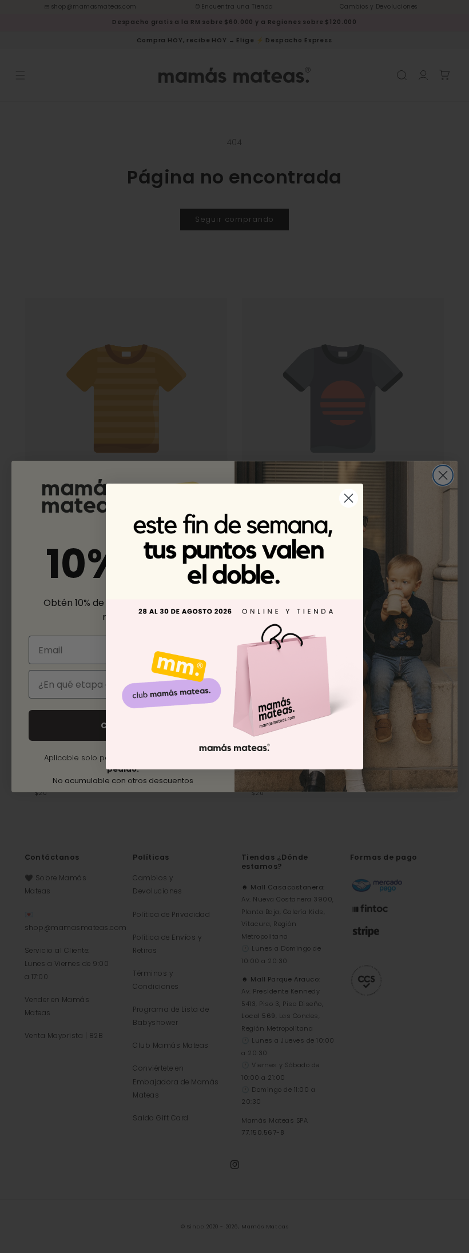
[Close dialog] (349, 498)
